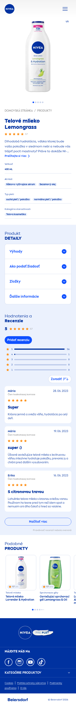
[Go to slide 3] (38, 102)
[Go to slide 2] (35, 102)
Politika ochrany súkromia (31, 683)
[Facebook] (8, 662)
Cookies (9, 683)
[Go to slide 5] (42, 102)
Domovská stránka (19, 110)
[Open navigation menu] (65, 9)
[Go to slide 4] (40, 102)
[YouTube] (30, 662)
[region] (38, 57)
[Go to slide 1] (33, 102)
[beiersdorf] (18, 700)
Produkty (44, 110)
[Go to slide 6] (43, 609)
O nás (23, 688)
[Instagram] (19, 662)
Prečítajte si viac (16, 156)
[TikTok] (41, 662)
